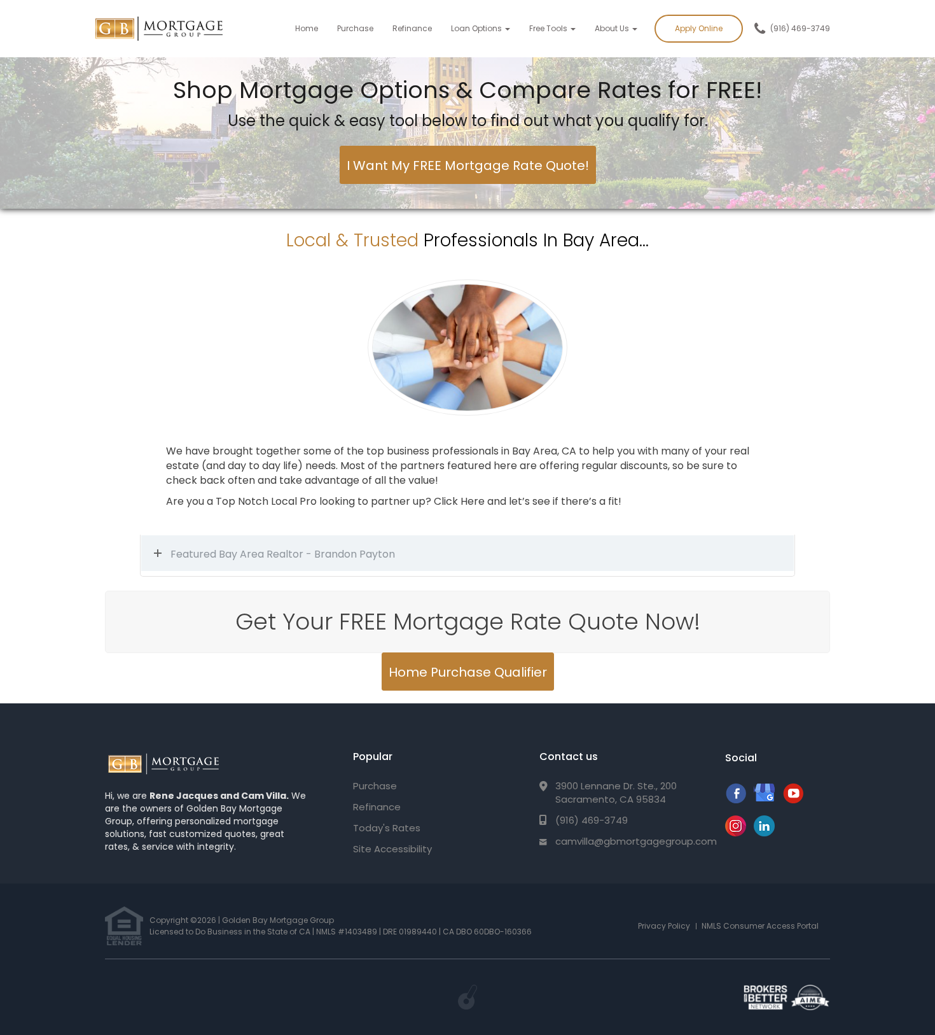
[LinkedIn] (764, 833)
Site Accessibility (392, 848)
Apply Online (699, 28)
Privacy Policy (664, 925)
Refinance (412, 28)
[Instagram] (735, 833)
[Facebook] (735, 799)
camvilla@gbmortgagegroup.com (636, 841)
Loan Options (477, 28)
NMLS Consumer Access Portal (760, 925)
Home (306, 28)
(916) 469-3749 (800, 28)
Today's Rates (386, 827)
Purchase (355, 28)
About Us (613, 28)
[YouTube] (792, 799)
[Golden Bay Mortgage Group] (163, 764)
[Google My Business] (764, 799)
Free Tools (549, 28)
